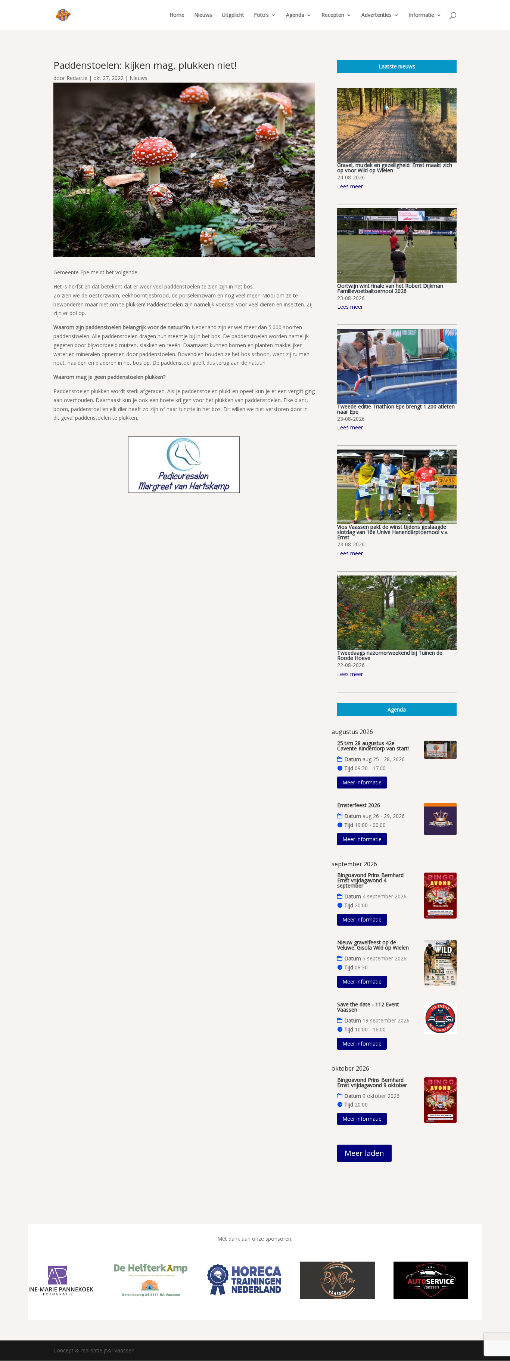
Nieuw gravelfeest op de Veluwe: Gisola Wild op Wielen (373, 945)
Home (177, 15)
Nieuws (203, 15)
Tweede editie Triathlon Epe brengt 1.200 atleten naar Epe (396, 409)
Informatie (421, 15)
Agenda (295, 15)
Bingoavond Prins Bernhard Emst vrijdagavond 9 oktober (372, 1082)
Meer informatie (362, 782)
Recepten (332, 15)
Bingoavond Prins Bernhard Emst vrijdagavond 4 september (370, 880)
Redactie (76, 77)
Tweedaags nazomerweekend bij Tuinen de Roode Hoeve (389, 655)
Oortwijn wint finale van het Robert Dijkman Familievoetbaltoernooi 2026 (390, 288)
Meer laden (364, 1153)
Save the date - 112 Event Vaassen (368, 1007)
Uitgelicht (233, 15)
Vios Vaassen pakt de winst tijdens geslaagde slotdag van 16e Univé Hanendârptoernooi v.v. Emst (392, 532)
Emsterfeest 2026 (358, 805)
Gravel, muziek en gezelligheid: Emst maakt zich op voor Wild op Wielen (394, 167)
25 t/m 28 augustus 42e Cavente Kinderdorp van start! (373, 746)
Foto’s (261, 15)
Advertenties (376, 15)
